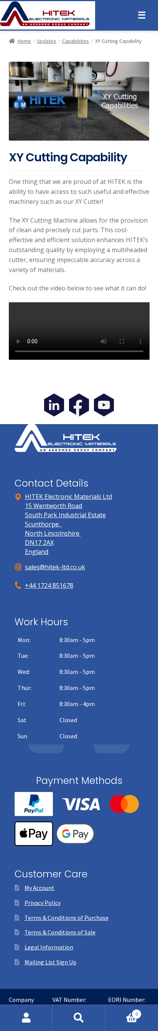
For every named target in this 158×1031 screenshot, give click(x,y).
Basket (121, 1011)
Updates (46, 41)
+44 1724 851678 (49, 585)
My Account (39, 888)
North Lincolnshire (53, 533)
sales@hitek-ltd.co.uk (55, 567)
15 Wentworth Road (53, 506)
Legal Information (49, 947)
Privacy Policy (43, 902)
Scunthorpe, (43, 524)
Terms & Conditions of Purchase (67, 917)
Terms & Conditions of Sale (60, 932)
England (36, 551)
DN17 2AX (39, 542)
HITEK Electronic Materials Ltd (68, 496)
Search (79, 1018)
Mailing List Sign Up (50, 962)
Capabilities (75, 41)
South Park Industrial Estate (65, 515)
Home (24, 41)
